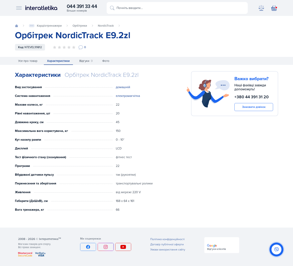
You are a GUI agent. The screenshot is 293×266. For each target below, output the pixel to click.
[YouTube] (123, 247)
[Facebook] (88, 247)
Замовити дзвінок (253, 107)
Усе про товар (27, 61)
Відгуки (86, 61)
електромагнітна (128, 96)
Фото (105, 61)
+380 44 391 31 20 (251, 97)
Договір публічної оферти (167, 244)
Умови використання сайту (167, 249)
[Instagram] (106, 247)
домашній (123, 87)
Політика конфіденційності (167, 239)
